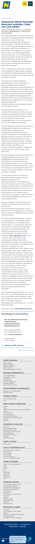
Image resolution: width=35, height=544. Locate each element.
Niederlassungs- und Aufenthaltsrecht (12, 417)
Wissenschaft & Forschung (10, 385)
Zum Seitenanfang (27, 350)
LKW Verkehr (6, 495)
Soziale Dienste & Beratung (10, 434)
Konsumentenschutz (8, 414)
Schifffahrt (6, 502)
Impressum (13, 526)
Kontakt (23, 526)
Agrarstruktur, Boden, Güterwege (11, 450)
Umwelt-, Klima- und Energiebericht (12, 464)
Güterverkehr (6, 492)
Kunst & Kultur (7, 444)
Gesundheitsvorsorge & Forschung (12, 431)
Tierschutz (6, 420)
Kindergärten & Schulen (9, 377)
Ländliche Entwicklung (9, 456)
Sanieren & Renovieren (9, 366)
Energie (5, 467)
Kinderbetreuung (7, 412)
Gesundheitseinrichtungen (10, 430)
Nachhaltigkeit (6, 472)
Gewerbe (5, 513)
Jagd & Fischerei (7, 453)
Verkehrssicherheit (8, 503)
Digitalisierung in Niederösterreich (11, 391)
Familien (5, 406)
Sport (4, 400)
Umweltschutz (6, 477)
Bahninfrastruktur (7, 491)
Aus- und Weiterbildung (9, 375)
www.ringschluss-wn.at (17, 236)
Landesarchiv (6, 378)
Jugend (5, 411)
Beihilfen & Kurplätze (8, 438)
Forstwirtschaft (7, 451)
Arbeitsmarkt (6, 509)
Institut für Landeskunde (9, 381)
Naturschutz (6, 473)
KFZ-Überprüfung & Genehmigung (12, 494)
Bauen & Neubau (7, 363)
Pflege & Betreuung (8, 433)
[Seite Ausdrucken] (3, 541)
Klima (4, 469)
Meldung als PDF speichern (14, 345)
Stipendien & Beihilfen (8, 383)
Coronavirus (6, 427)
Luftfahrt (5, 497)
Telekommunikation (8, 392)
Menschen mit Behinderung (10, 416)
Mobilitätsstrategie (8, 499)
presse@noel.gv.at (15, 334)
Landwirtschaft (7, 455)
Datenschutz (25, 524)
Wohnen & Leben (7, 367)
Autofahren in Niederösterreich (11, 489)
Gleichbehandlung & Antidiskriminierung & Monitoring (16, 409)
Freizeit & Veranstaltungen (9, 398)
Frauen (5, 408)
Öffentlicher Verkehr (8, 500)
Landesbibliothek (7, 380)
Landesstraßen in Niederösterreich (12, 487)
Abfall (4, 465)
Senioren (5, 419)
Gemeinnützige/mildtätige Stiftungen (12, 369)
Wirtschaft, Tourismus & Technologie (12, 517)
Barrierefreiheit (11, 524)
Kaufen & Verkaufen (8, 364)
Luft (4, 470)
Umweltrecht (6, 475)
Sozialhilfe (5, 436)
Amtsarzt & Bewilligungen (9, 428)
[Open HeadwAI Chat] (30, 539)
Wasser (5, 478)
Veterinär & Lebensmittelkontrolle (11, 458)
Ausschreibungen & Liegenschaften (12, 511)
